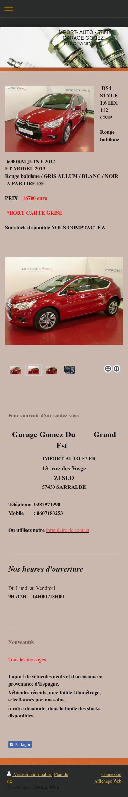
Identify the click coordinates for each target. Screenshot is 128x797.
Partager (22, 744)
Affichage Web (107, 781)
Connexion (111, 774)
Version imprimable (32, 774)
